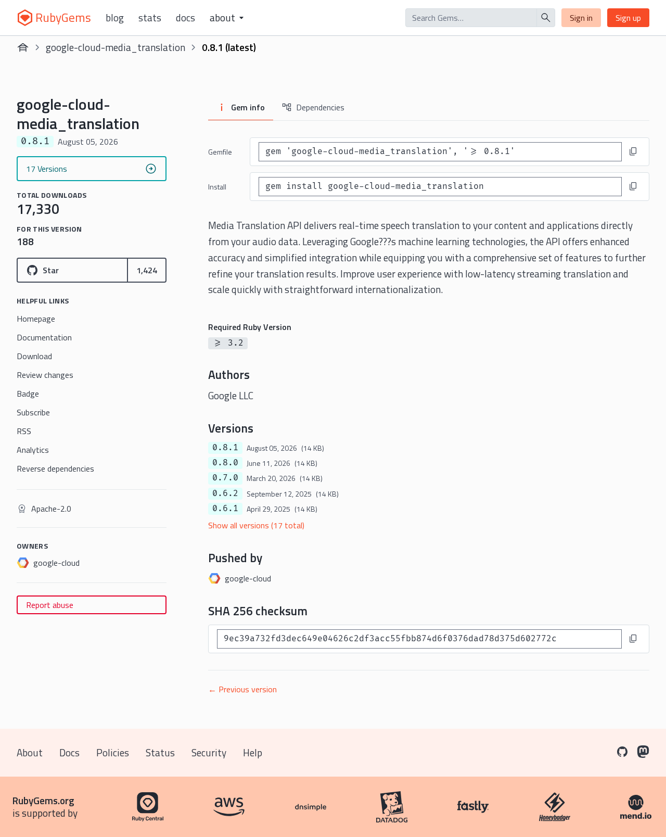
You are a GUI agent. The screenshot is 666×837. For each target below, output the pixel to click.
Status (160, 752)
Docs (185, 17)
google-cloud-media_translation (115, 47)
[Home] (23, 47)
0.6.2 (225, 493)
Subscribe (33, 412)
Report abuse (49, 605)
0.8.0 (225, 463)
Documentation (44, 337)
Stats (149, 17)
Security (208, 752)
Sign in (581, 17)
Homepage (36, 318)
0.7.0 (225, 478)
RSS (24, 431)
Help (252, 752)
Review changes (45, 375)
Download (34, 356)
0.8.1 (225, 447)
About (30, 752)
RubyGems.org (43, 800)
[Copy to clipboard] (633, 151)
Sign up (628, 17)
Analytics (33, 449)
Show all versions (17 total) (256, 525)
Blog (115, 17)
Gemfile (220, 151)
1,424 (146, 270)
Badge (28, 393)
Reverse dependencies (55, 468)
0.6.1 (225, 508)
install (217, 186)
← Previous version (242, 689)
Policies (112, 752)
